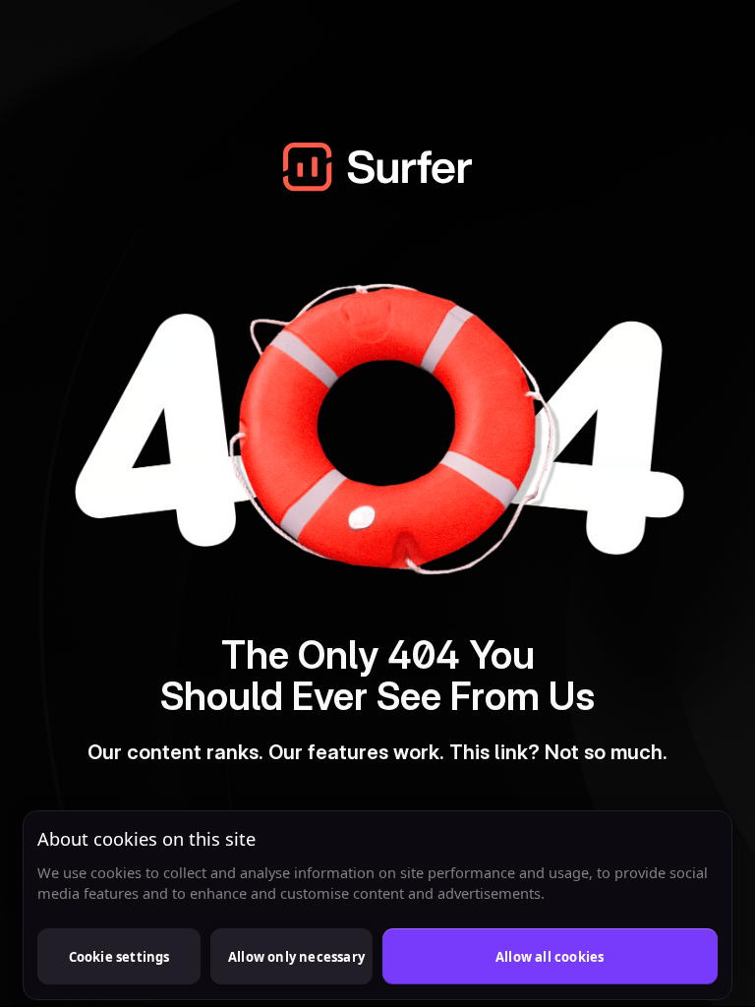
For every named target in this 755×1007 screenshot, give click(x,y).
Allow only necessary (296, 957)
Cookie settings (119, 957)
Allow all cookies (549, 957)
